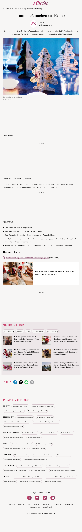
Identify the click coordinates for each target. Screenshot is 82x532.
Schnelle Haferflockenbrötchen (13, 437)
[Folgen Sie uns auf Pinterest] (45, 498)
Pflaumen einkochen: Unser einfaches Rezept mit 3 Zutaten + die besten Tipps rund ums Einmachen (66, 339)
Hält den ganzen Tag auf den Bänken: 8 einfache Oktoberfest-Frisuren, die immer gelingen (26, 339)
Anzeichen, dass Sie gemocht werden (57, 466)
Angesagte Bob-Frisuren (20, 406)
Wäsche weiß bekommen (12, 460)
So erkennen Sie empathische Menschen (62, 471)
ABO (29, 505)
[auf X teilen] (21, 382)
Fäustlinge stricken (10, 481)
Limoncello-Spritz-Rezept (49, 433)
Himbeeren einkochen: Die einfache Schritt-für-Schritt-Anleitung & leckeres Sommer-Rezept (26, 365)
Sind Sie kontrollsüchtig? (38, 471)
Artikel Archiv (47, 507)
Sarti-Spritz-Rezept (67, 433)
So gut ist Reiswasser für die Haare (43, 406)
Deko (28, 331)
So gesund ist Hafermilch (45, 417)
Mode (5, 444)
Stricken (7, 477)
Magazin (12, 505)
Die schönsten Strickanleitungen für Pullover (28, 477)
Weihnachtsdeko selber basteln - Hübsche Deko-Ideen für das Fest (54, 273)
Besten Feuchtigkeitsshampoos (14, 411)
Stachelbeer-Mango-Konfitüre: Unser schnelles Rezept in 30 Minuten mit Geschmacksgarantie (26, 352)
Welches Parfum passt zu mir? (37, 411)
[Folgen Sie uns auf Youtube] (52, 498)
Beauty (6, 406)
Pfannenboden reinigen (21, 455)
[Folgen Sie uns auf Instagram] (37, 498)
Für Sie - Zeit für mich (41, 3)
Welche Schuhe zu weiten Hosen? (21, 444)
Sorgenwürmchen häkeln (53, 481)
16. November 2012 (45, 25)
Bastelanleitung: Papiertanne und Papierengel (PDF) (27, 257)
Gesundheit (8, 417)
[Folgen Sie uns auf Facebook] (29, 498)
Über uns (21, 505)
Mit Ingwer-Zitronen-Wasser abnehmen (16, 422)
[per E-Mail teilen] (32, 382)
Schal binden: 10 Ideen (38, 449)
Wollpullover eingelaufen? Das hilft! (15, 449)
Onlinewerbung (35, 507)
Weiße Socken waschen (63, 455)
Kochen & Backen (11, 433)
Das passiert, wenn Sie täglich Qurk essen (46, 422)
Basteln (20, 331)
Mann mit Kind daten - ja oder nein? (15, 471)
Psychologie (8, 466)
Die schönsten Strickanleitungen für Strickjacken (61, 477)
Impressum (46, 505)
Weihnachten (52, 331)
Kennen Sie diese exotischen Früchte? (35, 460)
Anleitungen (9, 331)
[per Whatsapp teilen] (26, 382)
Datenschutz (57, 505)
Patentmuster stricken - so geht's (30, 481)
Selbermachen (38, 331)
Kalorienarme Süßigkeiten (25, 417)
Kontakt (36, 505)
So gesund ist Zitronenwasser (13, 426)
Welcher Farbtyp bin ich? (44, 444)
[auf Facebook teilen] (15, 382)
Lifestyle (7, 455)
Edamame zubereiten (34, 437)
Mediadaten (69, 505)
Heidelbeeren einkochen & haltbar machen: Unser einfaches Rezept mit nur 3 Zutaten (66, 352)
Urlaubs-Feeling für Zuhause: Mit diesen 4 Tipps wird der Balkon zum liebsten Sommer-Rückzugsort (66, 365)
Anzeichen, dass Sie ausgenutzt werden (29, 466)
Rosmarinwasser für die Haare (42, 455)
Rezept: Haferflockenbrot (29, 433)
